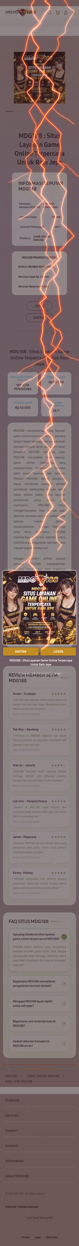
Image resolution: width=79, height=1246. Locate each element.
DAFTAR (20, 651)
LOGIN (58, 651)
